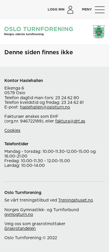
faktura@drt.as (70, 121)
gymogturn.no (18, 215)
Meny (87, 9)
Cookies (12, 131)
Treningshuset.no (75, 200)
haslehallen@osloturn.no (45, 107)
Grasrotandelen (20, 229)
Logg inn (56, 9)
